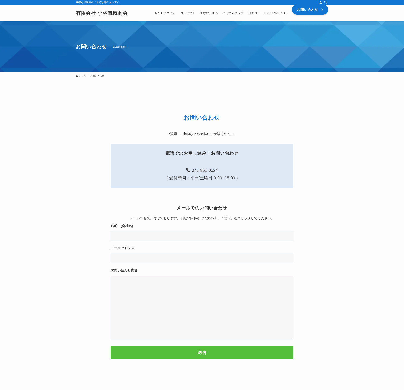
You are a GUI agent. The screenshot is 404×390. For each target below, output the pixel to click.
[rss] (320, 2)
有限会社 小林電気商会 (102, 13)
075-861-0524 (204, 170)
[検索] (325, 2)
